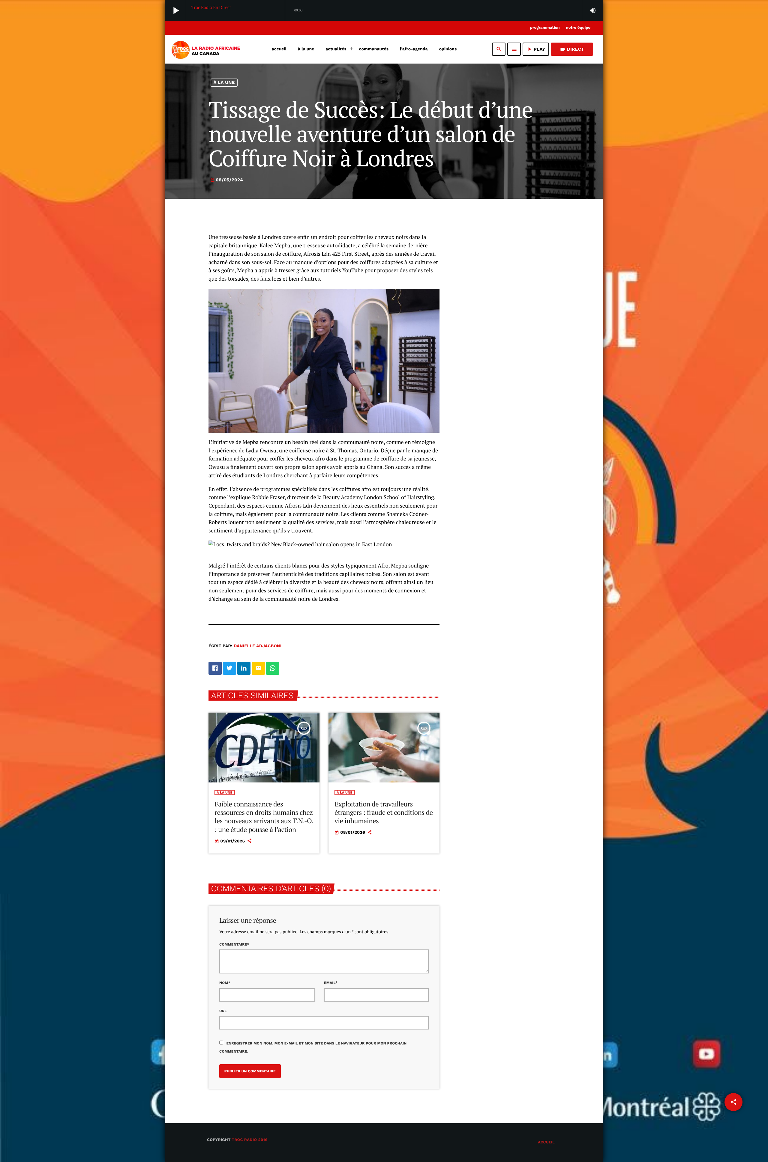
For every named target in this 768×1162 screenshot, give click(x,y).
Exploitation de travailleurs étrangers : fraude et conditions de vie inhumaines (383, 813)
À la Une (224, 82)
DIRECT (572, 49)
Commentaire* (234, 944)
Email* (331, 983)
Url (223, 1011)
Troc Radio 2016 (250, 1140)
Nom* (224, 983)
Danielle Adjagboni (257, 646)
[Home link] (205, 49)
